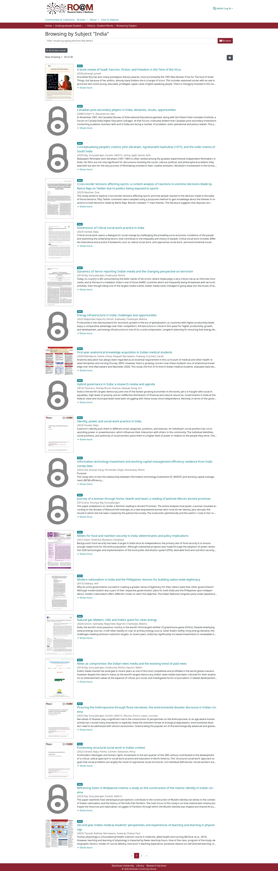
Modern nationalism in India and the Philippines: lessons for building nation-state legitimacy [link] (138, 579)
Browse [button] (81, 19)
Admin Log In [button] (224, 8)
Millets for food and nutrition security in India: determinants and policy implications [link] (133, 536)
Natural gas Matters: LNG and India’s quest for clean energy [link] (117, 620)
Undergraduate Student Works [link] (69, 25)
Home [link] (48, 25)
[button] (70, 8)
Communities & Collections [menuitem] (60, 19)
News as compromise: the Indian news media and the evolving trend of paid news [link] (132, 663)
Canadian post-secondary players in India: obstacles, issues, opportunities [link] (126, 110)
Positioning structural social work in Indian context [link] (111, 748)
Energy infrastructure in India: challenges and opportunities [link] (117, 315)
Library (140, 865)
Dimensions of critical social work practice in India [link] (110, 228)
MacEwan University (123, 865)
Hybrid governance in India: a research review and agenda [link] (116, 384)
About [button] (93, 19)
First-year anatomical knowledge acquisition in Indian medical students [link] (124, 352)
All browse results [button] (57, 50)
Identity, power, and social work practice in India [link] (109, 421)
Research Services (156, 865)
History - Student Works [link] (100, 25)
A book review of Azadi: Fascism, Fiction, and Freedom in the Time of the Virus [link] (129, 69)
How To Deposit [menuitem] (110, 19)
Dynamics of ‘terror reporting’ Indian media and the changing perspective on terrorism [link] (135, 271)
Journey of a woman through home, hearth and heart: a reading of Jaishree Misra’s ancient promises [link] (144, 499)
